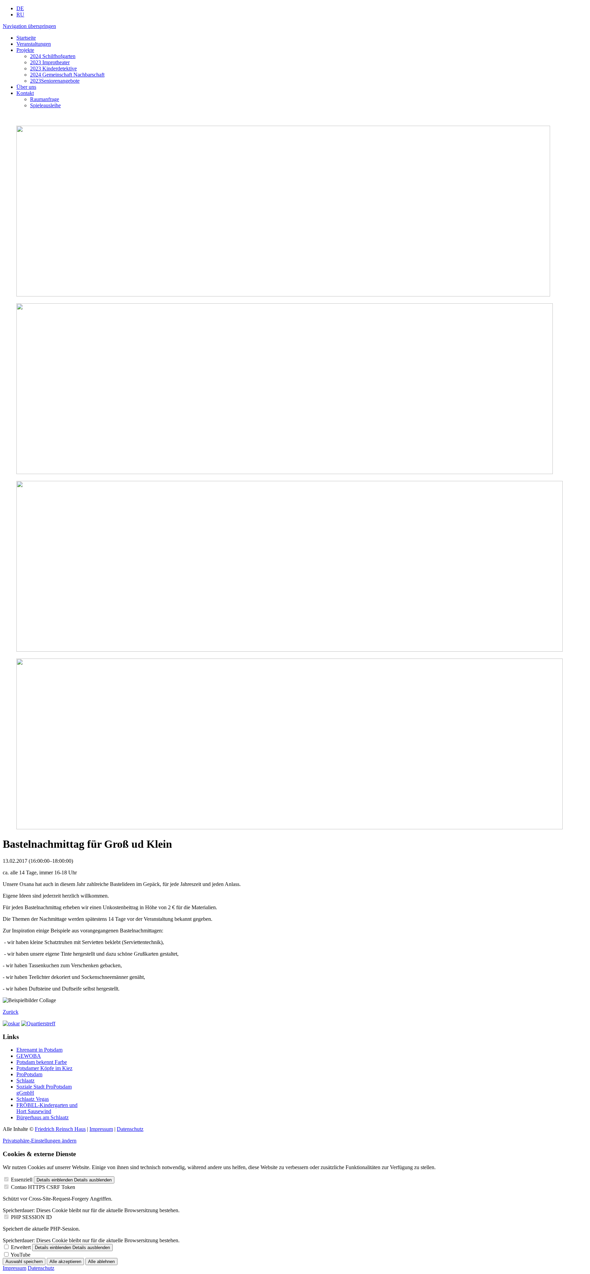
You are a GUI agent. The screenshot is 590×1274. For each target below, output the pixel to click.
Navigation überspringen (29, 26)
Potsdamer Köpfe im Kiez (44, 1068)
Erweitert (21, 1247)
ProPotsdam (29, 1074)
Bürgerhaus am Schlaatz (42, 1117)
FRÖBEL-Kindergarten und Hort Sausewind (47, 1108)
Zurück (10, 1012)
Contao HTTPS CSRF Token (43, 1187)
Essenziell (21, 1179)
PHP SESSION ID (31, 1217)
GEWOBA (28, 1056)
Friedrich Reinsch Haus (60, 1129)
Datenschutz (130, 1129)
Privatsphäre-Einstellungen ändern (39, 1141)
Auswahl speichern (24, 1261)
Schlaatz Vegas (32, 1099)
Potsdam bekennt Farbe (41, 1062)
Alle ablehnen (101, 1261)
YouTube (20, 1255)
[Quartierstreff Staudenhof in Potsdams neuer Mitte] (38, 1023)
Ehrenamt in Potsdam (39, 1050)
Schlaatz (25, 1080)
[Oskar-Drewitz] (11, 1023)
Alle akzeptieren (65, 1261)
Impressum (101, 1129)
